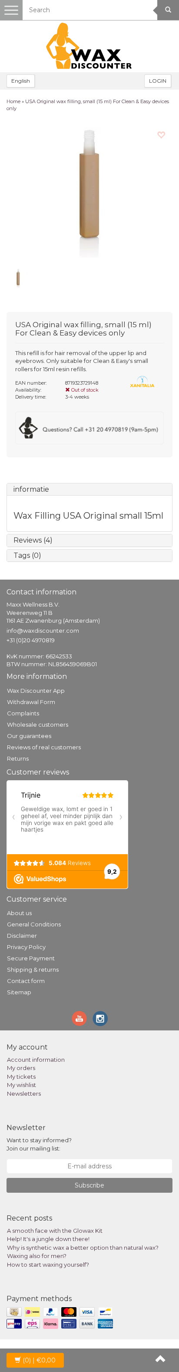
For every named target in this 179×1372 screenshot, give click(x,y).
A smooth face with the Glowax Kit (55, 1230)
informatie (31, 489)
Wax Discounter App (36, 690)
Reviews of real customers (44, 747)
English (20, 80)
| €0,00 (39, 1360)
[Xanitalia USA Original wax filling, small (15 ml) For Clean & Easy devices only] (89, 192)
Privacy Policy (26, 946)
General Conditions (34, 924)
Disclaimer (22, 935)
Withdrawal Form (31, 701)
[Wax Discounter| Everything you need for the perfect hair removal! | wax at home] (89, 46)
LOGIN (157, 80)
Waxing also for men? (36, 1255)
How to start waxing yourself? (48, 1264)
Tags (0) (27, 555)
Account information (36, 1059)
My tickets (21, 1076)
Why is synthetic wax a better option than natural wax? (83, 1247)
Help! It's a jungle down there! (48, 1238)
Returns (18, 758)
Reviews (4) (33, 540)
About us (19, 912)
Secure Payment (31, 958)
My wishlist (21, 1084)
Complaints (23, 713)
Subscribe (89, 1185)
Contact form (26, 980)
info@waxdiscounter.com (43, 630)
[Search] (168, 10)
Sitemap (19, 992)
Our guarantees (29, 735)
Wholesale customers (37, 724)
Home (13, 101)
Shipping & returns (33, 969)
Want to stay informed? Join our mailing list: (39, 1144)
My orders (21, 1067)
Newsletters (24, 1093)
